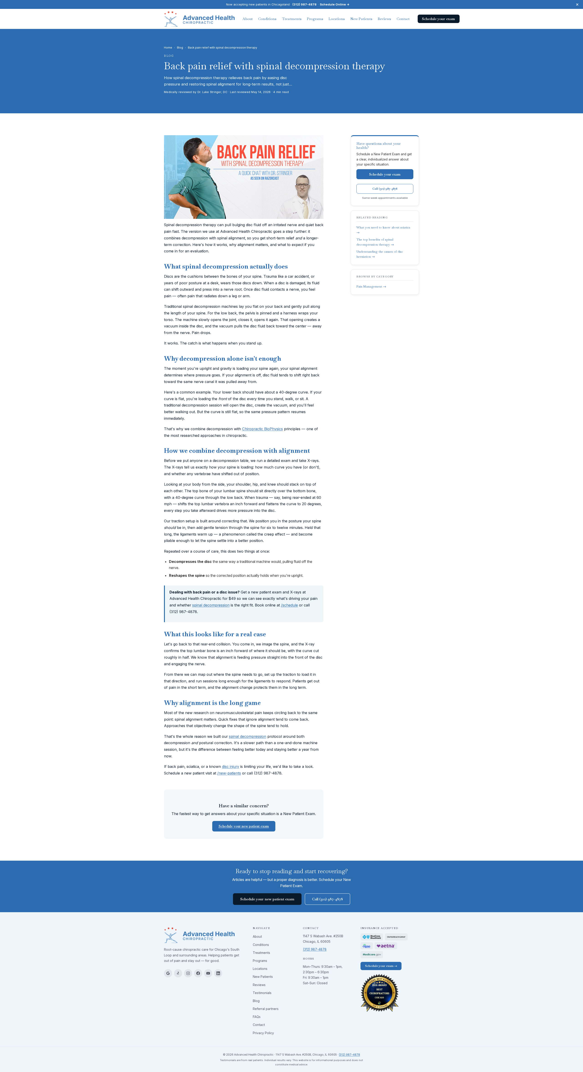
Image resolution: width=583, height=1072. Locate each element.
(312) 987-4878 (304, 4)
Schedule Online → (335, 4)
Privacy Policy (263, 1033)
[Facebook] (198, 973)
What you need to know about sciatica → (383, 229)
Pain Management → (371, 286)
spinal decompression (211, 605)
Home (168, 47)
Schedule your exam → (381, 966)
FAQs (257, 1017)
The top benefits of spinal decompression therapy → (375, 242)
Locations (337, 18)
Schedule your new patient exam (244, 826)
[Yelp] (178, 973)
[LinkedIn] (218, 973)
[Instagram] (188, 973)
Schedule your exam (385, 174)
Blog (180, 47)
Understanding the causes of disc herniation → (379, 254)
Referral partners (266, 1009)
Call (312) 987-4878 (384, 189)
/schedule (289, 605)
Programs (315, 18)
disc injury (230, 766)
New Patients (361, 18)
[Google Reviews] (168, 973)
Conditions (267, 18)
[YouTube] (208, 973)
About (248, 18)
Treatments (292, 18)
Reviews (384, 18)
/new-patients (229, 773)
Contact (403, 18)
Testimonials (262, 993)
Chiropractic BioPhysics (262, 429)
